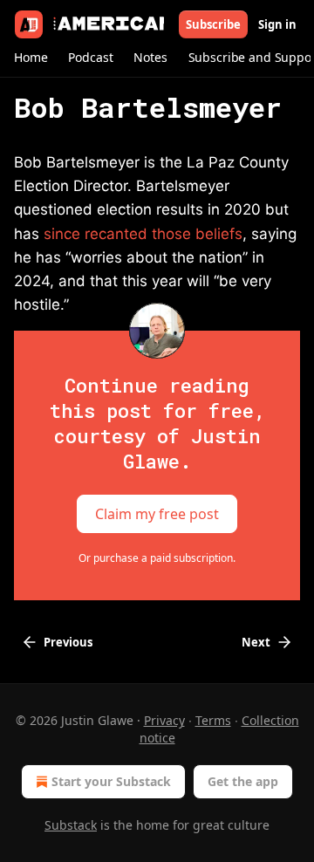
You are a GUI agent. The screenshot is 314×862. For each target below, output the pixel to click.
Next (256, 642)
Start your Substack (111, 781)
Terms (213, 720)
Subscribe (213, 24)
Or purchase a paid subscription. (157, 558)
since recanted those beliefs (143, 234)
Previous (68, 642)
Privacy (164, 720)
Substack (70, 825)
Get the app (243, 781)
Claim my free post (157, 513)
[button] (30, 57)
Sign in (277, 24)
